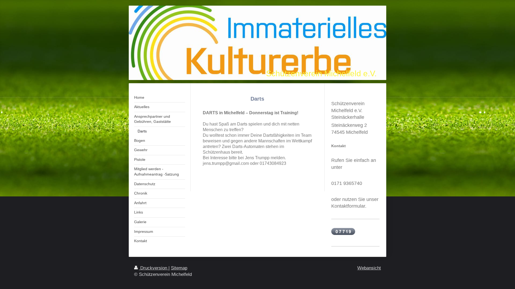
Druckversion (153, 268)
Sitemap (179, 268)
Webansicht (369, 268)
